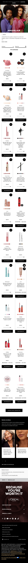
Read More (4, 41)
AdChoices (14, 551)
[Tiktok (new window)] (18, 518)
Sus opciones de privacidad (9, 557)
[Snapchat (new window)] (15, 518)
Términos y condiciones (6, 534)
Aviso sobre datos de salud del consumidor (9, 525)
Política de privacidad (6, 527)
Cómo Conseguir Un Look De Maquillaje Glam (10, 475)
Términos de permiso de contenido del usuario (10, 536)
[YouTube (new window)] (7, 518)
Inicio (4, 34)
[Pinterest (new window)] (12, 518)
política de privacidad (16, 552)
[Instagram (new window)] (5, 518)
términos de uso (5, 553)
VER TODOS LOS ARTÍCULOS (8, 464)
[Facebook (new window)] (2, 518)
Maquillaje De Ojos (5, 473)
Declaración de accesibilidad (7, 529)
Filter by (17, 46)
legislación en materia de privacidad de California (13, 554)
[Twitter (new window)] (10, 518)
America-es (6, 539)
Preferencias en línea (6, 531)
